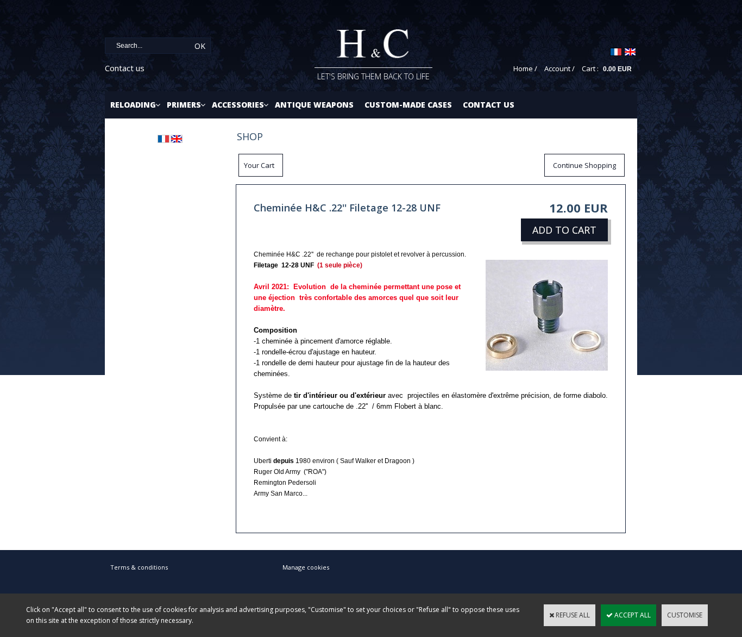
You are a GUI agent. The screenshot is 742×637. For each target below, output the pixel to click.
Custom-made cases (408, 104)
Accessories (238, 104)
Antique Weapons (314, 104)
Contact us (124, 68)
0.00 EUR (617, 69)
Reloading (133, 104)
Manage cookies (305, 567)
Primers (184, 104)
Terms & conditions (139, 567)
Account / (559, 68)
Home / (525, 68)
